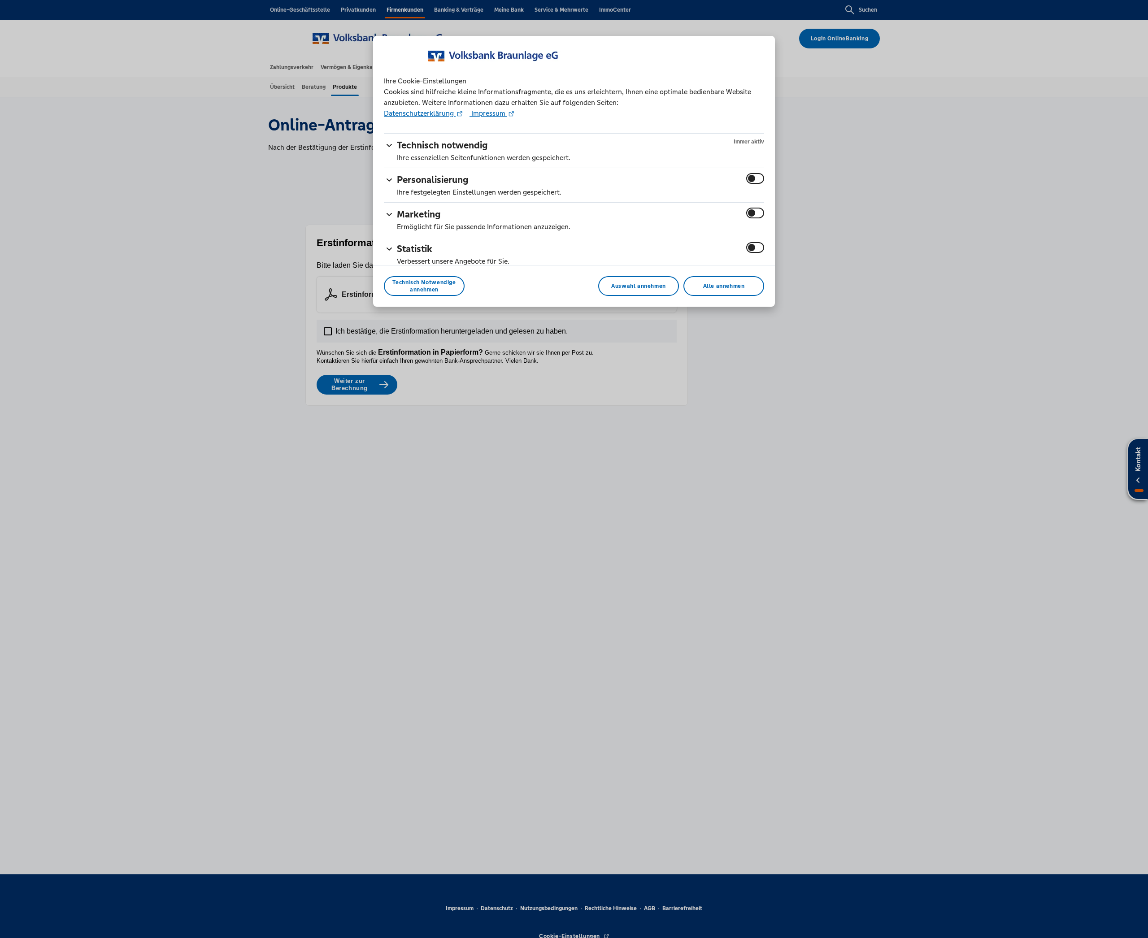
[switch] (755, 178)
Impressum (488, 113)
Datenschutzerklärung (420, 113)
